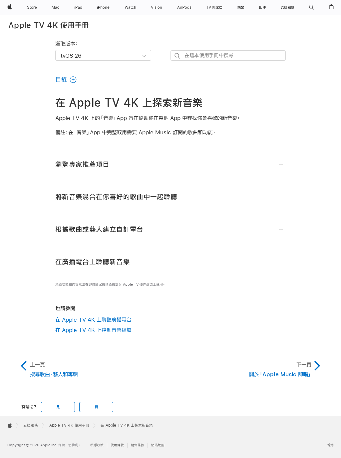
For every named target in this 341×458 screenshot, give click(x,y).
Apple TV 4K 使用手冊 (48, 25)
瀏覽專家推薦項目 (82, 164)
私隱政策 (97, 445)
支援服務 (30, 425)
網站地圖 (158, 445)
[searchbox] (228, 55)
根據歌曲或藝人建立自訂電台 (99, 229)
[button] (311, 7)
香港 (330, 445)
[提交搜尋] (177, 55)
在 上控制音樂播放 (93, 330)
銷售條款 (137, 445)
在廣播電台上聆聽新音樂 (92, 261)
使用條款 (117, 445)
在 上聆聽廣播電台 (93, 319)
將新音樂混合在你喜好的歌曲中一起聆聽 (116, 196)
